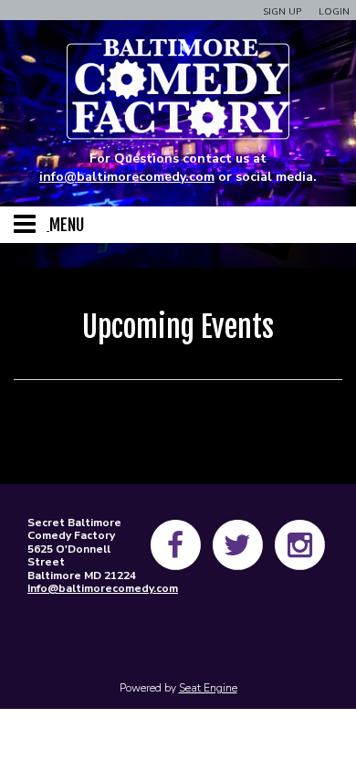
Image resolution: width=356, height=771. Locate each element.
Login (334, 11)
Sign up (282, 11)
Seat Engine (208, 688)
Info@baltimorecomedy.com (102, 588)
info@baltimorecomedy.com (127, 176)
